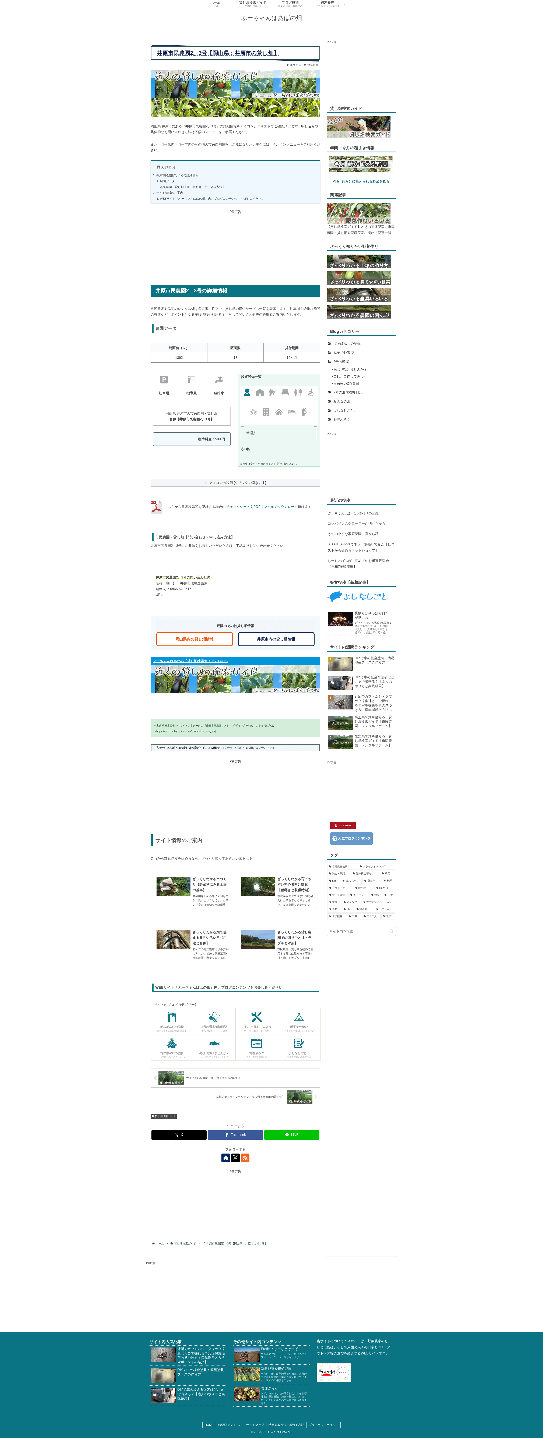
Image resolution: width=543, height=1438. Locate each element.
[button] (391, 931)
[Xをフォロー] (235, 1158)
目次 (160, 167)
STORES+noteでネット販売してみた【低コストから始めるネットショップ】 (361, 547)
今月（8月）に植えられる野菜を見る (361, 181)
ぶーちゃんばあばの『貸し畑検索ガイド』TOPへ (190, 661)
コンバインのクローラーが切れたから (356, 523)
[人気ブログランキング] (351, 838)
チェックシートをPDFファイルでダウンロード (262, 507)
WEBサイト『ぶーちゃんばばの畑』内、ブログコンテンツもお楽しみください (212, 198)
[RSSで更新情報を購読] (245, 1158)
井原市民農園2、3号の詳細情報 (177, 175)
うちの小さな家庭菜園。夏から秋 (353, 534)
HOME (209, 1425)
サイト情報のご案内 (169, 192)
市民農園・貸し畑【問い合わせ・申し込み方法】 (192, 187)
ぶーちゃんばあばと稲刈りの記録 (353, 513)
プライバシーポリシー (323, 1425)
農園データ (167, 181)
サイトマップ (255, 1425)
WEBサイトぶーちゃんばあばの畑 (232, 747)
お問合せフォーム (230, 1425)
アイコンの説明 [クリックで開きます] (237, 483)
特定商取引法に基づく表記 (286, 1425)
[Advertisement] (235, 244)
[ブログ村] (334, 1372)
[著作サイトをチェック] (225, 1158)
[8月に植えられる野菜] (361, 163)
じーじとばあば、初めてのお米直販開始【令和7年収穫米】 (358, 564)
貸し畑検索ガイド (165, 1116)
